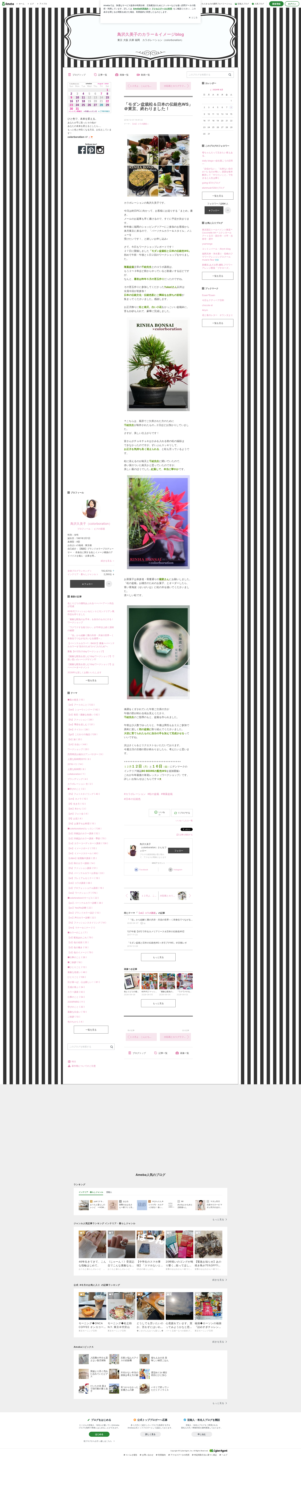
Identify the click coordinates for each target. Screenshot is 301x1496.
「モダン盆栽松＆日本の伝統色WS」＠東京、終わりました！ (158, 106)
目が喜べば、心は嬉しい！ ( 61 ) (84, 982)
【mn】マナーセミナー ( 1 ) (81, 927)
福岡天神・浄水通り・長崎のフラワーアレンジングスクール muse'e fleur (217, 256)
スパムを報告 (131, 1455)
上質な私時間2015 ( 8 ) (79, 759)
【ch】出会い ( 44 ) (77, 744)
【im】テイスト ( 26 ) (78, 729)
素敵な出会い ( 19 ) (77, 1011)
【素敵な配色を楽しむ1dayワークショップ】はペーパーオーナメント (91, 666)
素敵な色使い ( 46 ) (77, 972)
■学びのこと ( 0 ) (76, 789)
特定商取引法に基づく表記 (205, 1455)
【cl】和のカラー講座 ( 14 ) (81, 863)
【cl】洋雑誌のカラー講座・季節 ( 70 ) (87, 838)
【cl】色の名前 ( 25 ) (78, 942)
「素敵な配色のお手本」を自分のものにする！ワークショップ (91, 621)
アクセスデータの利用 (180, 1455)
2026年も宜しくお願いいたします (84, 672)
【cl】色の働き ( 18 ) (78, 947)
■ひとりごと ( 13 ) (77, 967)
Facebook (143, 869)
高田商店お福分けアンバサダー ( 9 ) (85, 754)
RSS (74, 1061)
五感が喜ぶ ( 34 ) (76, 987)
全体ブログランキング (79, 570)
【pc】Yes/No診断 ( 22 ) (80, 907)
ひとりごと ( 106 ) (77, 977)
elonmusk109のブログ (213, 187)
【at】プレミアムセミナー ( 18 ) (84, 878)
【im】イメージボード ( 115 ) (82, 848)
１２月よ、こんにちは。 (142, 86)
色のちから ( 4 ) (75, 1021)
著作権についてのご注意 (84, 1066)
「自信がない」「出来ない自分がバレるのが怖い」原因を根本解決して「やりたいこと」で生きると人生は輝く (217, 173)
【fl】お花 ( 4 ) (75, 818)
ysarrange (207, 243)
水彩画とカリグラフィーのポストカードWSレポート (177, 86)
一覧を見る (91, 680)
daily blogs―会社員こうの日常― (217, 162)
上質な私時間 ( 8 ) (77, 769)
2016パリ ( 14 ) (75, 764)
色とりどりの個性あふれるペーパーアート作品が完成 (91, 605)
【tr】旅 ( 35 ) (75, 739)
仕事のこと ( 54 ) (76, 997)
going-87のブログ (211, 182)
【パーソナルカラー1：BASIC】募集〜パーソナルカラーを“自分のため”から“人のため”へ (91, 645)
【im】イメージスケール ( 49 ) (83, 853)
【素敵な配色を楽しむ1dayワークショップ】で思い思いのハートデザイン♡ (91, 658)
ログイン (292, 4)
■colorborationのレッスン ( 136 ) (84, 828)
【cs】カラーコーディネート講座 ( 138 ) (88, 843)
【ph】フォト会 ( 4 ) (78, 813)
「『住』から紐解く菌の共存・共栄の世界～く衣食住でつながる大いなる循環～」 (91, 637)
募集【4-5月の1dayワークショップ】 (86, 651)
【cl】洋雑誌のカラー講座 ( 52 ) (84, 833)
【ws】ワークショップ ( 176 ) (82, 892)
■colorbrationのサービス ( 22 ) (83, 897)
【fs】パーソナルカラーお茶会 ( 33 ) (86, 873)
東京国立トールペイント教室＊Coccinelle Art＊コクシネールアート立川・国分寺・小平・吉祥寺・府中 (217, 234)
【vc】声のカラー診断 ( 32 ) (82, 917)
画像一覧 (124, 74)
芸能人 (109, 1192)
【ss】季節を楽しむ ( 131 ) (81, 724)
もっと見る (158, 957)
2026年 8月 (218, 89)
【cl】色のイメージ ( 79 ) (80, 952)
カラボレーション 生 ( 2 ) (80, 783)
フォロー (178, 850)
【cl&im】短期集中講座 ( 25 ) (82, 858)
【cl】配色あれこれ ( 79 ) (80, 937)
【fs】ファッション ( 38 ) (80, 719)
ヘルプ (224, 1455)
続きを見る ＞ (108, 560)
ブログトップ (79, 74)
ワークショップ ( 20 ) (78, 749)
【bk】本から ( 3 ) (77, 808)
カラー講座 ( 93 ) (76, 992)
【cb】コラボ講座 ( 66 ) (80, 883)
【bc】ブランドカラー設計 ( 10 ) (84, 912)
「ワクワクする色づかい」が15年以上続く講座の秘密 (91, 629)
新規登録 (276, 4)
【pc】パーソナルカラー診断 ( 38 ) (85, 902)
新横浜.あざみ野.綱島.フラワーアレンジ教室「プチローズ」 (217, 266)
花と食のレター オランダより (217, 315)
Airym (205, 310)
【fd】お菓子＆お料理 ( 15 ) (81, 823)
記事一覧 (102, 74)
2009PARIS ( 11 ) (76, 1001)
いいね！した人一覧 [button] (184, 820)
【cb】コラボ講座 (139, 124)
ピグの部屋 (99, 528)
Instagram (178, 869)
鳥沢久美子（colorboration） (91, 524)
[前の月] (210, 90)
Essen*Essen (208, 295)
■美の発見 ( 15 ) (76, 699)
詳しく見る (150, 1434)
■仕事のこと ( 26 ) (77, 957)
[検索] (230, 75)
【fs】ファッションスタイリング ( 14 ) (87, 922)
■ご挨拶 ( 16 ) (75, 962)
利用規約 (162, 1455)
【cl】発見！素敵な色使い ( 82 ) (84, 714)
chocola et (207, 305)
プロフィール (83, 528)
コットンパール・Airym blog (216, 248)
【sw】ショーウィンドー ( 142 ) (84, 709)
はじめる (99, 1434)
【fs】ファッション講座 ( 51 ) (82, 868)
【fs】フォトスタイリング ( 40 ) (84, 794)
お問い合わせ (147, 1455)
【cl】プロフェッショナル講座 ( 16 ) (86, 888)
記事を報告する (186, 834)
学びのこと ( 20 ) (76, 1006)
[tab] (91, 1192)
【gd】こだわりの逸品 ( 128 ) (82, 734)
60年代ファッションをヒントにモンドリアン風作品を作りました (91, 613)
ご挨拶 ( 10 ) (74, 1016)
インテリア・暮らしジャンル (82, 574)
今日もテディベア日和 (213, 300)
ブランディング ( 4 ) (78, 779)
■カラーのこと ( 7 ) (77, 932)
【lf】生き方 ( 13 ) (77, 803)
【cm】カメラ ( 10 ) (78, 798)
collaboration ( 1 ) (76, 774)
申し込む (202, 1434)
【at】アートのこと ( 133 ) (81, 704)
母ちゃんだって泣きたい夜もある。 (217, 154)
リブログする (184, 812)
